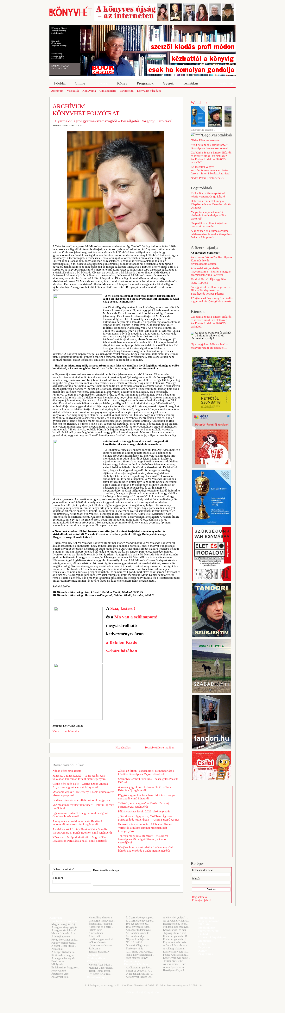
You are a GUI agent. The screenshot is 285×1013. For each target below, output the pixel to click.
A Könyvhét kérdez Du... (139, 976)
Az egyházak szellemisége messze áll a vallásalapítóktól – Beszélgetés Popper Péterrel (211, 290)
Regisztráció (199, 896)
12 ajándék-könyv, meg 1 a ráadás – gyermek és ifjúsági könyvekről (211, 300)
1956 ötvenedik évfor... (138, 926)
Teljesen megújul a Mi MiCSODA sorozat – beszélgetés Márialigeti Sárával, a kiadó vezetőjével (144, 839)
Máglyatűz (57, 964)
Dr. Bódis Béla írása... (101, 973)
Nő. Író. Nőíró (134, 942)
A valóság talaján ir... (174, 948)
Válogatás (93, 961)
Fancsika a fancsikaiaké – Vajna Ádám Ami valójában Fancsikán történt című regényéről (79, 777)
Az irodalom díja (135, 936)
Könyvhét (55, 917)
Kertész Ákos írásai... (100, 964)
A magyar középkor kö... (65, 930)
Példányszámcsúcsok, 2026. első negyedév (144, 811)
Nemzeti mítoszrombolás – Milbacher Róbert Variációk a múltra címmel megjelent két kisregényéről (145, 828)
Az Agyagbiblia (59, 976)
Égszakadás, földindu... (101, 923)
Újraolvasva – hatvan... (101, 945)
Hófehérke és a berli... (101, 926)
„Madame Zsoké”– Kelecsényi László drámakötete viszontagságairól (83, 793)
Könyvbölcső (58, 970)
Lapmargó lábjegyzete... (102, 920)
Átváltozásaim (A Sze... (139, 967)
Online (202, 944)
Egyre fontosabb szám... (176, 942)
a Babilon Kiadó (121, 642)
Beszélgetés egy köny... (175, 923)
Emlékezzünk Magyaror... (65, 967)
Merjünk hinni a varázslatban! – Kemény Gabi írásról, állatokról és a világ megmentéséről (146, 849)
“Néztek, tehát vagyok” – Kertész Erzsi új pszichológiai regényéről (143, 805)
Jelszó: (196, 878)
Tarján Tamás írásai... (100, 970)
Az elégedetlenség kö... (64, 958)
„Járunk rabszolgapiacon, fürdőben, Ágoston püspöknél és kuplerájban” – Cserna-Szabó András (149, 818)
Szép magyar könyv (137, 957)
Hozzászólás (123, 747)
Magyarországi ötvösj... (64, 924)
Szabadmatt (95, 948)
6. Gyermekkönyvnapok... (140, 920)
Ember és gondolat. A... (139, 970)
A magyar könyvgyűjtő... (65, 927)
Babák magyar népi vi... (102, 939)
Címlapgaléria (96, 958)
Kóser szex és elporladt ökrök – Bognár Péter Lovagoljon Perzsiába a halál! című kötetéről (80, 839)
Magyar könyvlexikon (63, 933)
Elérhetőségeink (208, 930)
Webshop (199, 102)
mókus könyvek (97, 942)
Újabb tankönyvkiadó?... (139, 973)
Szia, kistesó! (122, 608)
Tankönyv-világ (134, 948)
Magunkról (205, 940)
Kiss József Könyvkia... (64, 920)
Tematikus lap (95, 977)
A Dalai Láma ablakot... (176, 945)
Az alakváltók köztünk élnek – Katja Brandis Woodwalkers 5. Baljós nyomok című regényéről (82, 831)
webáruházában (121, 650)
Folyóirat (204, 947)
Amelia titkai (96, 933)
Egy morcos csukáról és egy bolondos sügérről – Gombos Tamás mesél (82, 814)
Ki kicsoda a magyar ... (64, 955)
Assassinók (57, 948)
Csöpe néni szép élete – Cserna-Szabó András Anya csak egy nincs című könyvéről (80, 785)
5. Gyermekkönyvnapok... (140, 917)
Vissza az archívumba (66, 731)
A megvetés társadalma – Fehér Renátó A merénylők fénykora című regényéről (77, 823)
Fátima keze (95, 930)
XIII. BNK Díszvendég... (140, 951)
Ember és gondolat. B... (176, 936)
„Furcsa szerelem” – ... (175, 961)
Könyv (202, 950)
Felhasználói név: (202, 870)
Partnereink (131, 961)
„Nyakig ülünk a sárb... (176, 933)
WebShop (226, 83)
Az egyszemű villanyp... (176, 920)
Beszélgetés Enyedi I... (175, 970)
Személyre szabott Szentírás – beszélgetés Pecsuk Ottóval (148, 780)
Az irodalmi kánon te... (138, 933)
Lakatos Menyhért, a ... (176, 951)
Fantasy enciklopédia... (64, 942)
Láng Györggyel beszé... (176, 957)
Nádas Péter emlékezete (67, 770)
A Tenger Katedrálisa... (64, 952)
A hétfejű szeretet (60, 936)
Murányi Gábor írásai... (101, 967)
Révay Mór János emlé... (65, 939)
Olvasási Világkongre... (138, 945)
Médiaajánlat (206, 927)
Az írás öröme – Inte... (175, 964)
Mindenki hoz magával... (176, 926)
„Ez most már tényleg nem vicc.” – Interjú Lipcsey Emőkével (83, 806)
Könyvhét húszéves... (137, 964)
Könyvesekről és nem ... (176, 930)
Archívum (93, 954)
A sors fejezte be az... (175, 967)
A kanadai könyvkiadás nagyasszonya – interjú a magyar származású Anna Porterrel (211, 271)
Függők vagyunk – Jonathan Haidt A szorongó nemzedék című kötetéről (146, 797)
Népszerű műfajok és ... (139, 939)
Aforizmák (94, 936)
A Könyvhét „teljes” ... (175, 917)
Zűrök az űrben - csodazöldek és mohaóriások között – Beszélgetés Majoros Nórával (146, 772)
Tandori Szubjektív (99, 951)
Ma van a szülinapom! (135, 617)
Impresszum (206, 917)
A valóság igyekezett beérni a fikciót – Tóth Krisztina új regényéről (144, 788)
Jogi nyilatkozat (208, 920)
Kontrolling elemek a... (101, 917)
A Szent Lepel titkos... (63, 945)
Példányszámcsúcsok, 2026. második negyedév (81, 800)
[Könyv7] (70, 15)
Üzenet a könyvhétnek (212, 937)
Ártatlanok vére (59, 973)
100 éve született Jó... (137, 923)
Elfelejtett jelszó (201, 900)
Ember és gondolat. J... (175, 939)
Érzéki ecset (58, 961)
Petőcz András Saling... (176, 954)
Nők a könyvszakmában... (140, 954)
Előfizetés (204, 924)
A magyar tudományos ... (140, 930)
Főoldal (203, 934)
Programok (205, 953)
